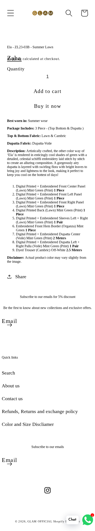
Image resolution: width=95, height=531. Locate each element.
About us (11, 385)
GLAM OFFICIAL (40, 521)
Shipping (14, 59)
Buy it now (47, 106)
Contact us (12, 398)
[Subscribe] (9, 325)
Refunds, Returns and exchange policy (40, 411)
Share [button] (20, 276)
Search (8, 373)
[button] (10, 13)
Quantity (16, 68)
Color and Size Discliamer (28, 424)
